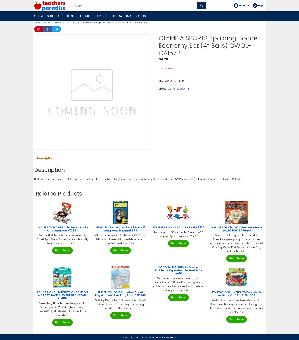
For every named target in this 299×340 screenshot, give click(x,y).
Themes (86, 16)
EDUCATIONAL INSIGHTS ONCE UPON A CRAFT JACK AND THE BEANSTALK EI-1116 (62, 295)
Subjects (54, 16)
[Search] (201, 5)
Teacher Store (42, 22)
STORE (39, 16)
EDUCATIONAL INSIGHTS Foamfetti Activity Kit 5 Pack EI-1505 (236, 293)
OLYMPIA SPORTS (60, 22)
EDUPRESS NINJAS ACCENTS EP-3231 (178, 227)
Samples (101, 16)
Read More (62, 250)
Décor (71, 16)
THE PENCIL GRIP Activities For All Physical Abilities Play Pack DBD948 (120, 293)
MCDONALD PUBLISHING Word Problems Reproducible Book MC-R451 (178, 270)
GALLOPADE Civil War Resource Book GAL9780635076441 (236, 228)
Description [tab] (45, 158)
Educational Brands (128, 16)
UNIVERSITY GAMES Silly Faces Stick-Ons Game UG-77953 (62, 228)
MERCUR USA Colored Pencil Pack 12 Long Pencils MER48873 (120, 228)
